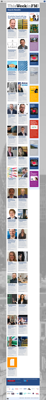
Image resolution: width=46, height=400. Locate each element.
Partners (25, 1)
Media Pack (29, 1)
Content (5, 1)
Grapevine (9, 1)
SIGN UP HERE (11, 380)
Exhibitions (21, 1)
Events (12, 1)
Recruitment (16, 1)
